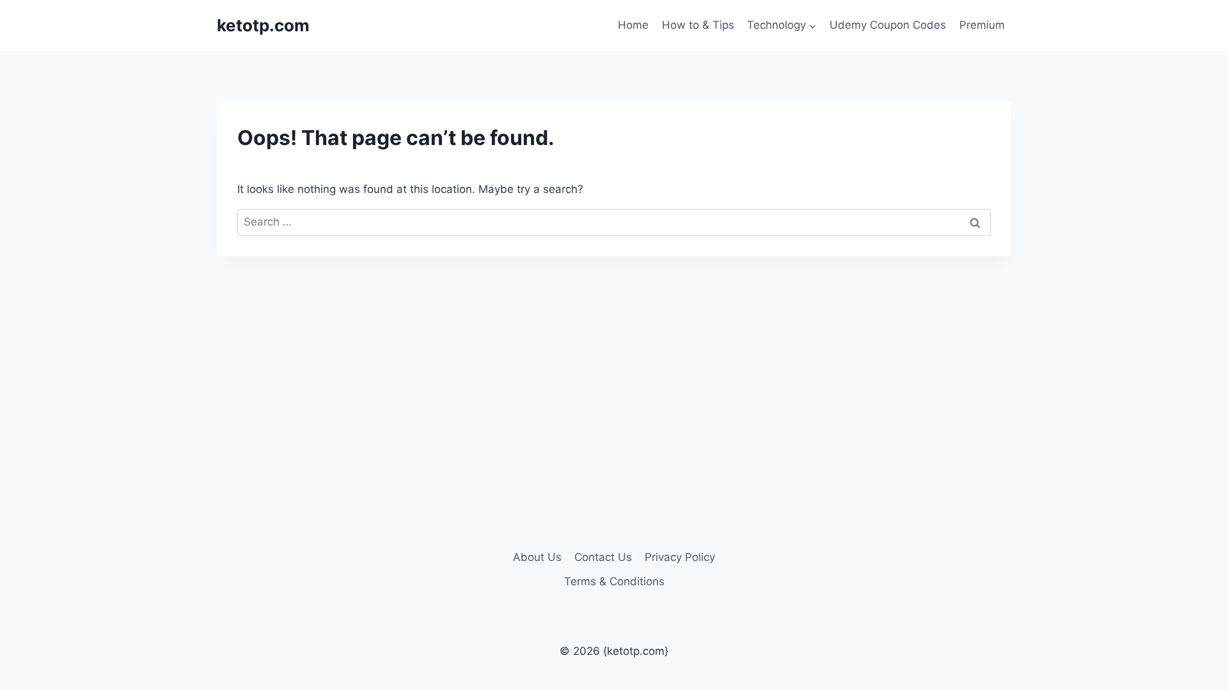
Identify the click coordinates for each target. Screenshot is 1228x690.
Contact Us (603, 557)
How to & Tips (698, 25)
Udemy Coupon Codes (888, 25)
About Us (537, 557)
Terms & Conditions (614, 581)
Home (633, 25)
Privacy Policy (680, 557)
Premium (982, 25)
